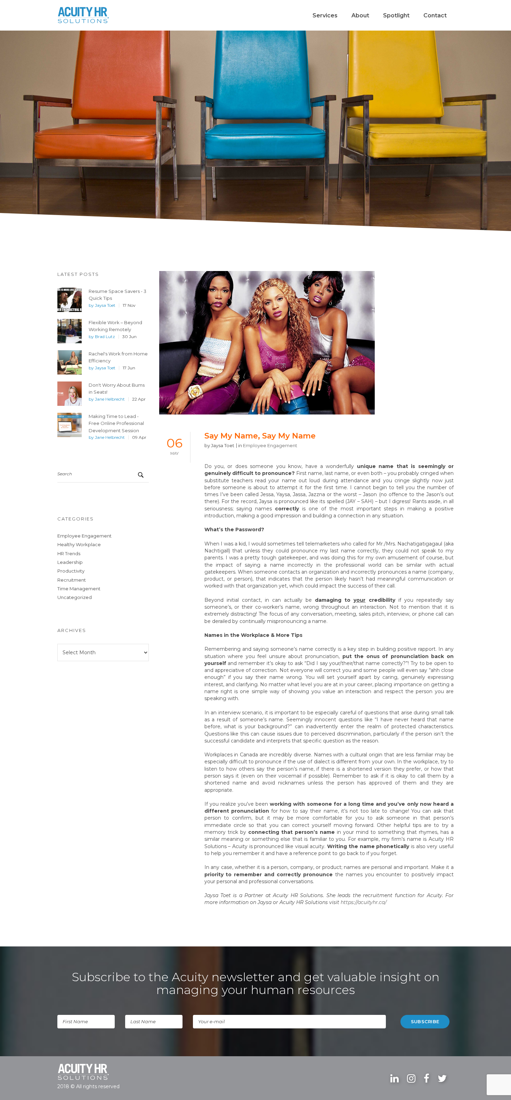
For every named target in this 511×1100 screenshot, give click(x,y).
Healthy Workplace (79, 544)
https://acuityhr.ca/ (364, 902)
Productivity (70, 571)
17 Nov (129, 305)
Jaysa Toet (105, 305)
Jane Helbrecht (110, 399)
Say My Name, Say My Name (260, 436)
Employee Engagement (84, 536)
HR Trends (68, 553)
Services (325, 15)
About (360, 15)
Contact (435, 15)
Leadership (70, 562)
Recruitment (71, 580)
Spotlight (396, 15)
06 (174, 445)
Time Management (78, 588)
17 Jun (129, 368)
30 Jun (129, 337)
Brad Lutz (105, 337)
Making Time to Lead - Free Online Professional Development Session (116, 423)
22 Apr (139, 399)
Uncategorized (74, 597)
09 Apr (139, 437)
